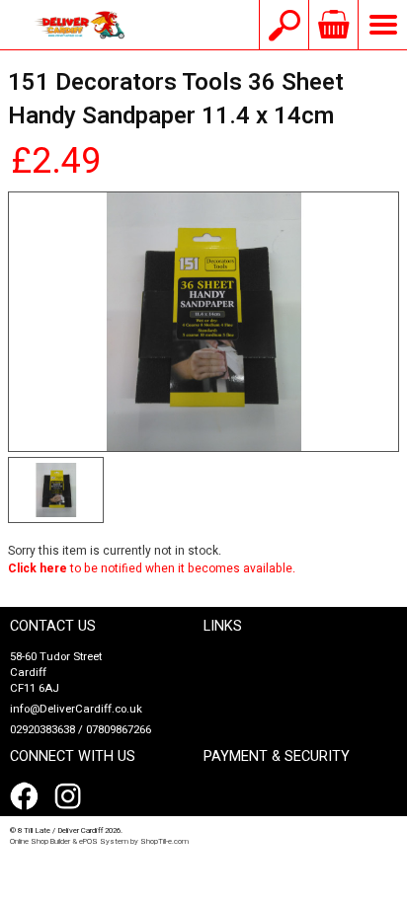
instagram (72, 796)
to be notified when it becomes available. (151, 568)
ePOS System (103, 841)
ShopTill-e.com (164, 841)
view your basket (333, 24)
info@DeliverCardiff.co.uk (76, 709)
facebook (27, 796)
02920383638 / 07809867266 (80, 729)
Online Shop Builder (40, 841)
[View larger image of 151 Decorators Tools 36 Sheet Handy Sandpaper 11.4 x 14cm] (203, 322)
